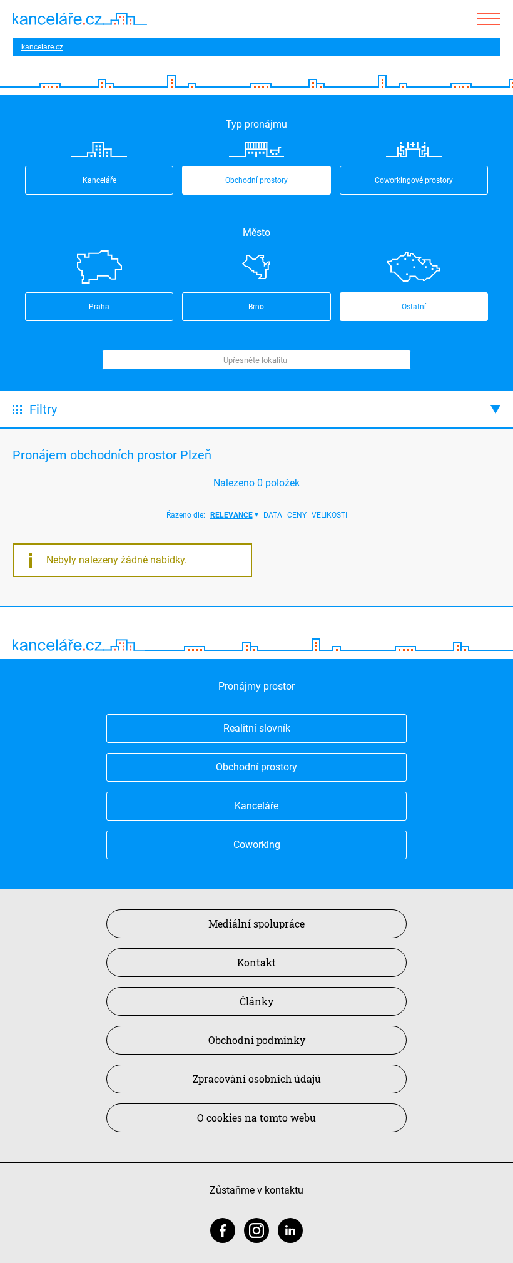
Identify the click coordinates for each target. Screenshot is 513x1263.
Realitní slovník (256, 728)
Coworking (256, 845)
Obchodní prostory (256, 767)
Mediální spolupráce (256, 923)
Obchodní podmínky (256, 1039)
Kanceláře (256, 806)
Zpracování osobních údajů (257, 1078)
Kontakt (256, 962)
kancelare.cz (42, 47)
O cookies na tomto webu (256, 1117)
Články (256, 1001)
